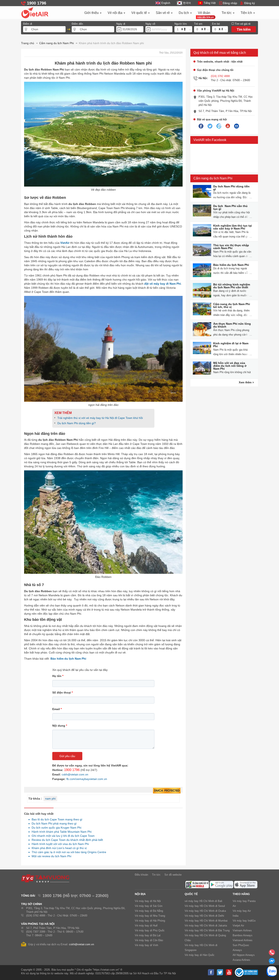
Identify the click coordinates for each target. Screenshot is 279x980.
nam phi (50, 798)
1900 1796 (72, 770)
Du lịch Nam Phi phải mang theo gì (53, 823)
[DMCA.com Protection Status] (167, 791)
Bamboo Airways (242, 935)
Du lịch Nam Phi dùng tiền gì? (76, 423)
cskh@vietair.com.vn (75, 774)
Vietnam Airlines (242, 930)
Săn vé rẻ (163, 13)
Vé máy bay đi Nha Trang (150, 915)
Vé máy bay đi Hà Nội (148, 901)
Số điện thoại (62, 692)
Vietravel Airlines (242, 940)
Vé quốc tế (139, 13)
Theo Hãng (241, 894)
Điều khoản (141, 874)
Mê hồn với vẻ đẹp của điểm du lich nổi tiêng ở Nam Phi (230, 365)
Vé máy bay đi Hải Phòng (150, 920)
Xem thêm (245, 382)
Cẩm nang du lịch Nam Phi (212, 178)
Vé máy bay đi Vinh (146, 945)
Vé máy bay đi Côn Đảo (149, 940)
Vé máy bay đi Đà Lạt (148, 935)
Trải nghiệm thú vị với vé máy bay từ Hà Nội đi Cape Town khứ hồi (100, 418)
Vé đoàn (204, 13)
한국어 (187, 2)
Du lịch (184, 13)
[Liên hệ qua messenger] (272, 962)
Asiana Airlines (241, 959)
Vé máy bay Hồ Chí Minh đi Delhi (204, 915)
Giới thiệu (91, 13)
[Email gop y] (236, 126)
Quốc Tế (191, 894)
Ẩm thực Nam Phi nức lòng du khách (232, 325)
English (165, 2)
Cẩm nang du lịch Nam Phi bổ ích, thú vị (231, 305)
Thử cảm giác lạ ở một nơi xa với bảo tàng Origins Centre (67, 852)
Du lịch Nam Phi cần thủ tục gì (230, 207)
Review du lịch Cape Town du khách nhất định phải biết (66, 839)
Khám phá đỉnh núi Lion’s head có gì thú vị (58, 848)
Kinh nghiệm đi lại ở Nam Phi (230, 345)
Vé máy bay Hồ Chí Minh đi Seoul (205, 905)
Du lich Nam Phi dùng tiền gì (231, 188)
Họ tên (57, 676)
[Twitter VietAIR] (210, 126)
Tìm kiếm (244, 29)
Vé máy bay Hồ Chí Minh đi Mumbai (206, 920)
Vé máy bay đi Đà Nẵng (149, 910)
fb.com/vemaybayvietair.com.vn (86, 779)
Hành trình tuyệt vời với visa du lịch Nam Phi (59, 844)
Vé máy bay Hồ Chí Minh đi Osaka (205, 910)
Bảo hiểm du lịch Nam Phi (231, 264)
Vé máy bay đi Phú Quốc (150, 930)
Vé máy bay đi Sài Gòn (148, 905)
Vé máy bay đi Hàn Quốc (199, 955)
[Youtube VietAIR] (227, 126)
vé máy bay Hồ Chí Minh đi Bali (203, 901)
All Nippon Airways (244, 955)
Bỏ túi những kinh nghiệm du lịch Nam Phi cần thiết (231, 286)
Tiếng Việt (210, 2)
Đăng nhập (230, 3)
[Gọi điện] (272, 953)
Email (57, 709)
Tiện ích (247, 13)
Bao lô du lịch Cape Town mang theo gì (55, 819)
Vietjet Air (238, 925)
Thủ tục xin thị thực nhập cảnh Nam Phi (231, 247)
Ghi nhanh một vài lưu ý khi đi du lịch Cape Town (62, 835)
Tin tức (227, 13)
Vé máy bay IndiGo (244, 920)
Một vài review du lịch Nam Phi (50, 856)
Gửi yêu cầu (67, 756)
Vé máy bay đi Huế (146, 925)
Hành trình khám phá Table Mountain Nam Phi (60, 831)
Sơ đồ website (173, 874)
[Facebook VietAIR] (201, 126)
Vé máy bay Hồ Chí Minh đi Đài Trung (207, 930)
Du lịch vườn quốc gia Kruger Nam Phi (55, 827)
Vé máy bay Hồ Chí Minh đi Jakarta (206, 925)
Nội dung (59, 725)
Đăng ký (249, 3)
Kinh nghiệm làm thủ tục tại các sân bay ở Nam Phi (232, 227)
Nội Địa (140, 894)
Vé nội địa (115, 13)
